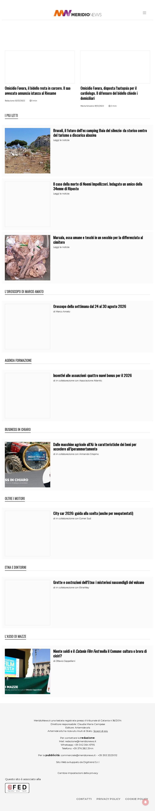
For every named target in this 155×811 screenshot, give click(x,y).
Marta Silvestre (87, 106)
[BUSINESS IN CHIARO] (18, 425)
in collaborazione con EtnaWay (72, 587)
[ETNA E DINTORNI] (15, 563)
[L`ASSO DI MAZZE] (15, 632)
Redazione (10, 101)
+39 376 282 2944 (83, 748)
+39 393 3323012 (107, 755)
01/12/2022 (99, 106)
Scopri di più (100, 730)
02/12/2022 (20, 101)
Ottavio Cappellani (65, 661)
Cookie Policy (136, 799)
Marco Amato (63, 311)
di (54, 311)
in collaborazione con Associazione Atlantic (79, 380)
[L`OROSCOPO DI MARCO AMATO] (24, 287)
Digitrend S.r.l (91, 762)
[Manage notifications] (145, 802)
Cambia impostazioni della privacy (78, 772)
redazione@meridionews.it (80, 741)
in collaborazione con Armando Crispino (77, 454)
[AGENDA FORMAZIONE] (18, 356)
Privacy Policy (108, 799)
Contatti (84, 799)
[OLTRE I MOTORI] (15, 494)
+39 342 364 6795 (84, 744)
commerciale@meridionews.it (78, 755)
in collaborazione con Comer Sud (73, 518)
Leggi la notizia (61, 140)
